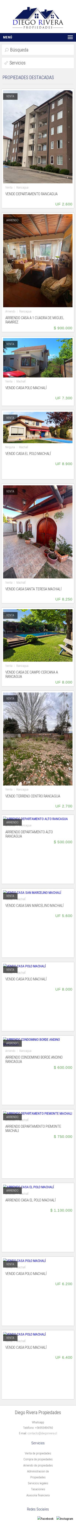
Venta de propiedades (38, 1453)
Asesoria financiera (38, 1495)
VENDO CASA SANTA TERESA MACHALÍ (33, 589)
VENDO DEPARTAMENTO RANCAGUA (31, 194)
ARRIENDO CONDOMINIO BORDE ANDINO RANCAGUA (34, 1059)
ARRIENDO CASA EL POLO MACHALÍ (30, 1200)
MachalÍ (20, 381)
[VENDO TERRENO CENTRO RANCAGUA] (37, 739)
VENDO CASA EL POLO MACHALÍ (28, 454)
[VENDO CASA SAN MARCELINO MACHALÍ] (32, 892)
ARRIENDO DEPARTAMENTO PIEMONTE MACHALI (33, 1128)
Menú (7, 37)
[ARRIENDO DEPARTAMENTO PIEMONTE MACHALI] (37, 1113)
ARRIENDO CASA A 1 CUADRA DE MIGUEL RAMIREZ (34, 320)
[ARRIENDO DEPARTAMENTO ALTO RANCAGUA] (35, 819)
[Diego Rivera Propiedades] (38, 17)
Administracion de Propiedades (38, 1474)
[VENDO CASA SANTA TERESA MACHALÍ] (37, 532)
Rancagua (22, 187)
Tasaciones (38, 1489)
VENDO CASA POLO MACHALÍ (26, 388)
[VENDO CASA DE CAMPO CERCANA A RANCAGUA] (37, 635)
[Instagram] (64, 1518)
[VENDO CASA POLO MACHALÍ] (37, 357)
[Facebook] (45, 1518)
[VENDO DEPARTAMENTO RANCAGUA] (37, 137)
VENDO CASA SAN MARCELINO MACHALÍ (34, 905)
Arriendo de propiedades (38, 1465)
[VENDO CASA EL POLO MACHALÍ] (37, 427)
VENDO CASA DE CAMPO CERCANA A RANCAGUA (31, 674)
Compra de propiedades (38, 1459)
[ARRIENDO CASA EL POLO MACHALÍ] (28, 1187)
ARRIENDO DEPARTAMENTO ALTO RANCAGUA (29, 834)
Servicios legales (38, 1483)
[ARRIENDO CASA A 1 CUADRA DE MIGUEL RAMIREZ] (37, 260)
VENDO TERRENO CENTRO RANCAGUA (32, 796)
